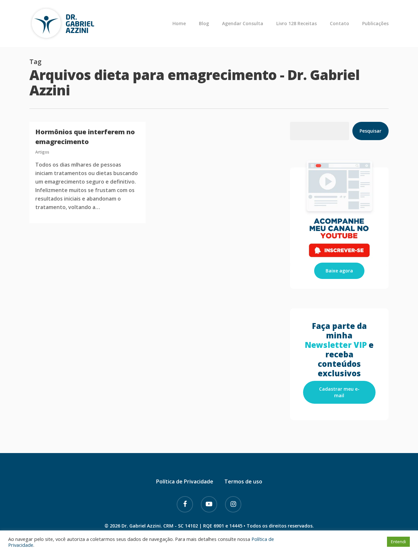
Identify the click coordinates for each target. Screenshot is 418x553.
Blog (204, 23)
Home (179, 23)
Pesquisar (370, 131)
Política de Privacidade (184, 481)
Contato (339, 23)
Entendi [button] (398, 542)
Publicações (375, 23)
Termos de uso (243, 481)
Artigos (42, 152)
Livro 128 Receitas (296, 23)
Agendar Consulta (242, 23)
